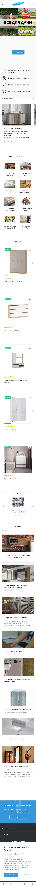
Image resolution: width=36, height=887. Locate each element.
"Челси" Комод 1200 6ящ (12, 331)
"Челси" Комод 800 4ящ (12, 479)
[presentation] (3, 263)
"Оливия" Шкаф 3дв (10, 429)
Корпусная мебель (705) (9, 174)
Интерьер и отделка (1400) (10, 209)
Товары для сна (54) (10, 192)
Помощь (5, 834)
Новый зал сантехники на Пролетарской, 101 (18, 511)
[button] (13, 34)
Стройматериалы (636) (26, 209)
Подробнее (27, 875)
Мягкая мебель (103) (26, 174)
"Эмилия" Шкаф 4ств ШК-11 (13, 281)
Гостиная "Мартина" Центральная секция (15, 381)
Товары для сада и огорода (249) (10, 227)
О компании (6, 829)
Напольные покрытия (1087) (25, 192)
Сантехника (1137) (26, 227)
